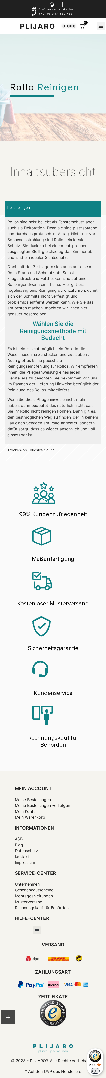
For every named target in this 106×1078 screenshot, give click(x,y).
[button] (101, 26)
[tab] (53, 209)
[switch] (95, 1071)
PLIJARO (38, 26)
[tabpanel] (53, 330)
